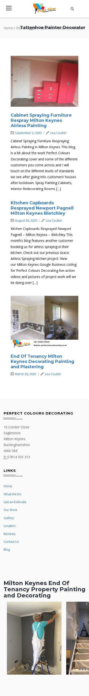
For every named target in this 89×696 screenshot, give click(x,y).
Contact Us (11, 541)
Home (8, 28)
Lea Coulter (58, 133)
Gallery (9, 518)
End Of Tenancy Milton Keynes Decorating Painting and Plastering (42, 361)
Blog (7, 549)
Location (10, 526)
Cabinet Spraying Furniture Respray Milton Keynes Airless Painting (41, 120)
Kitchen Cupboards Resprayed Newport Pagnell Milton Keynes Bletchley (42, 208)
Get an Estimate (15, 502)
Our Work (10, 510)
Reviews (10, 534)
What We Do (12, 494)
